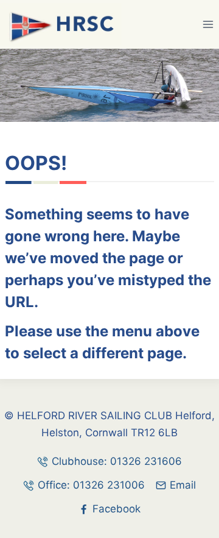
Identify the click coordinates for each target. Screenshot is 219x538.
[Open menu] (207, 24)
